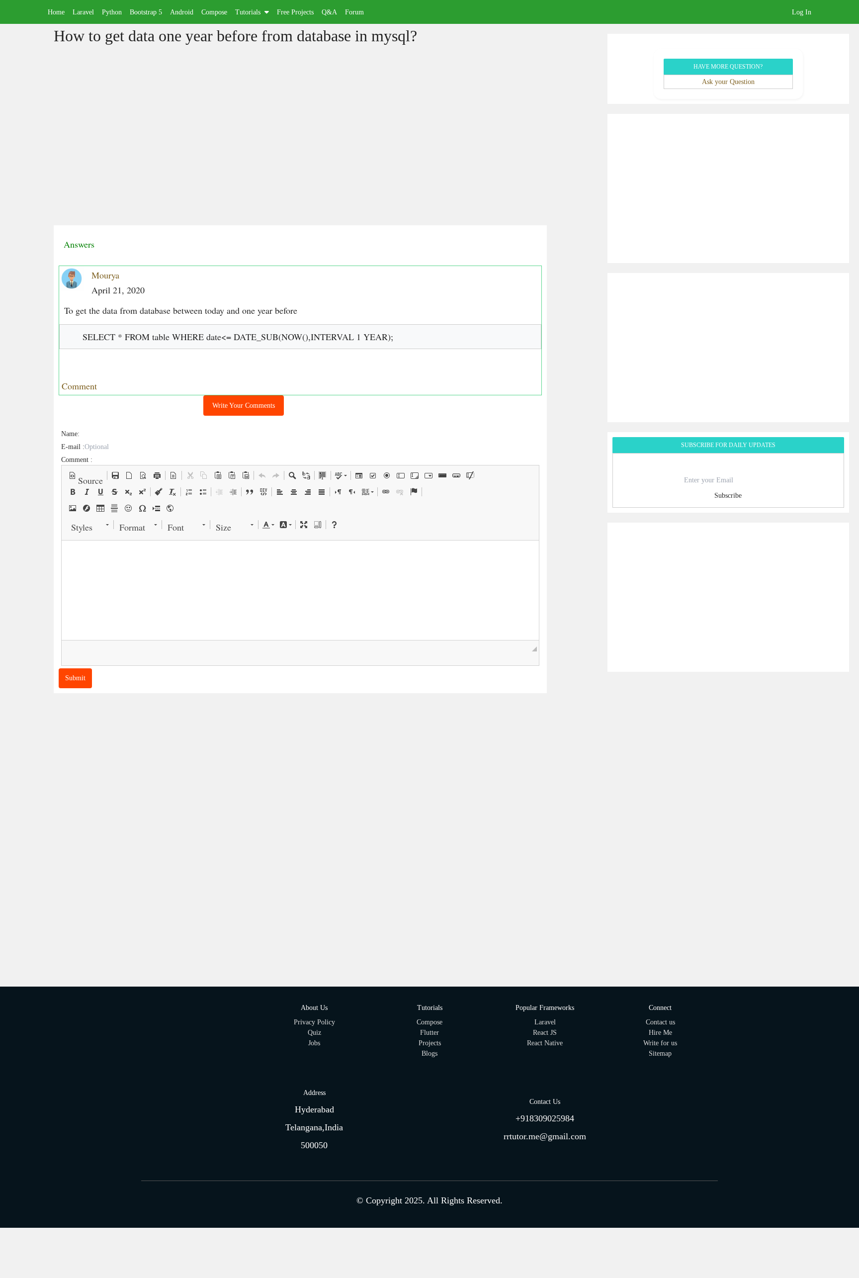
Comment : (76, 459)
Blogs (429, 1053)
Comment (79, 386)
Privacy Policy (314, 1022)
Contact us (660, 1022)
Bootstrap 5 (146, 12)
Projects (430, 1043)
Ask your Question (728, 82)
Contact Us (544, 1101)
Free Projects (295, 12)
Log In (801, 12)
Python (112, 12)
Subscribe (728, 495)
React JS (545, 1032)
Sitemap (660, 1053)
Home (56, 12)
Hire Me (660, 1032)
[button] (86, 475)
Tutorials (247, 12)
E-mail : (73, 447)
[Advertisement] (128, 137)
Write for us (660, 1043)
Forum (354, 12)
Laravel (83, 12)
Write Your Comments (243, 405)
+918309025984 (544, 1118)
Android (181, 12)
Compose (214, 12)
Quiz (314, 1032)
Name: (70, 434)
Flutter (429, 1032)
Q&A (329, 12)
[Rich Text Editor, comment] (300, 590)
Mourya (105, 275)
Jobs (314, 1043)
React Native (545, 1043)
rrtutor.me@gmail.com (545, 1136)
